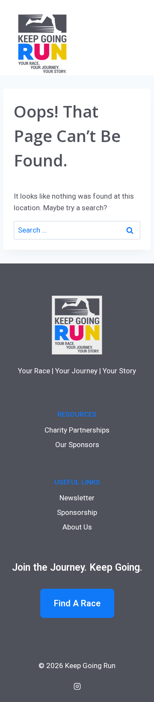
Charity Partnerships (77, 430)
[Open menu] (133, 37)
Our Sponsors (77, 444)
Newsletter (77, 497)
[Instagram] (77, 686)
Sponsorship (77, 512)
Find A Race (77, 603)
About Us (77, 527)
